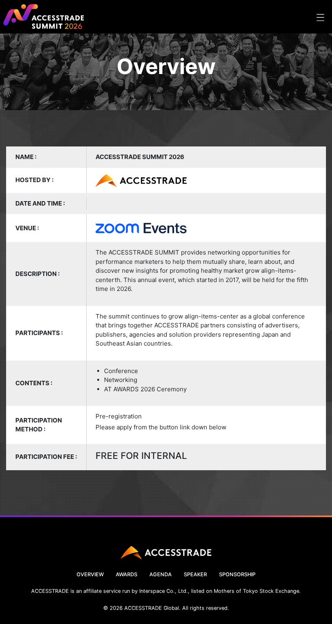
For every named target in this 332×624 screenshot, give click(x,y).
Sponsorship (237, 574)
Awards (126, 574)
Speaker (195, 574)
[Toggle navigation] (320, 17)
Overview (90, 574)
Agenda (160, 574)
